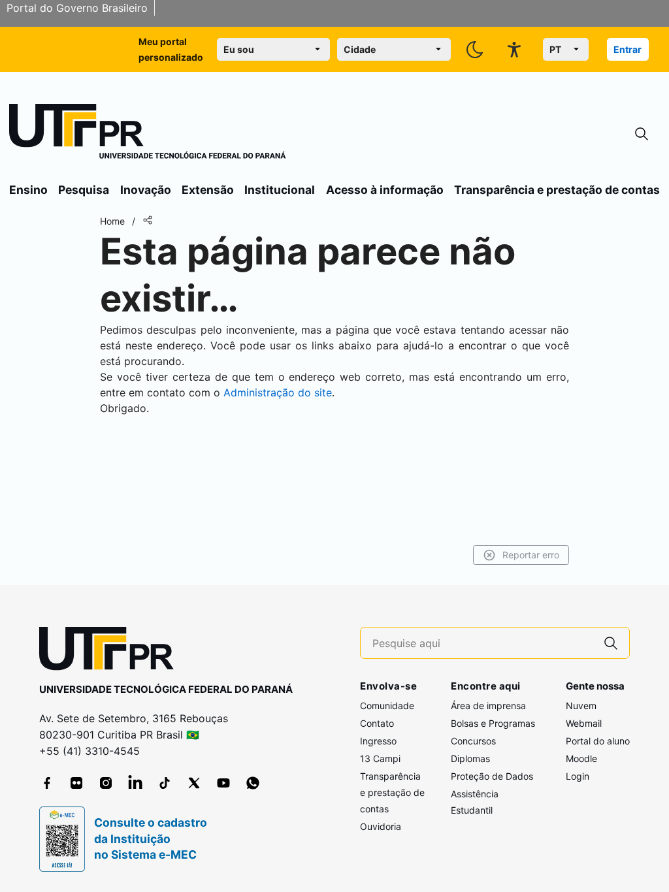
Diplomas (470, 758)
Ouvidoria (380, 826)
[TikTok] (164, 783)
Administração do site (277, 392)
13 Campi (380, 758)
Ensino (28, 190)
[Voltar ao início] (111, 651)
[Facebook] (47, 783)
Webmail (584, 723)
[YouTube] (223, 783)
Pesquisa (83, 190)
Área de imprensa (488, 705)
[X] (194, 783)
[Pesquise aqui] (611, 643)
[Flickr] (76, 783)
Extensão (208, 190)
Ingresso (378, 740)
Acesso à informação (385, 190)
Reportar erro (530, 554)
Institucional (279, 190)
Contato (377, 723)
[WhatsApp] (253, 783)
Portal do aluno (598, 740)
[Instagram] (106, 783)
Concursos (473, 740)
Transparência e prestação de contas (557, 190)
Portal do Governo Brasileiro (77, 7)
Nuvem (581, 705)
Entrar (627, 49)
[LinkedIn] (135, 783)
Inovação (145, 190)
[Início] (147, 134)
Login (577, 776)
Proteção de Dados (492, 776)
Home (112, 221)
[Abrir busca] (641, 134)
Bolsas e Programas (493, 723)
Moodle (581, 758)
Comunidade (387, 705)
